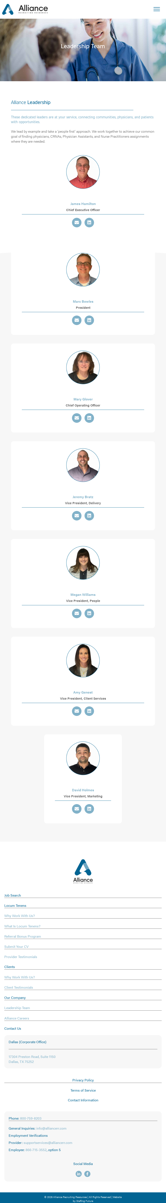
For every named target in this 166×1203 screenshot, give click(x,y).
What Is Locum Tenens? (22, 926)
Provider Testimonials (20, 956)
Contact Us (12, 1028)
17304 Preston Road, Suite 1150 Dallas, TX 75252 (32, 1059)
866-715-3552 (36, 1149)
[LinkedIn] (89, 222)
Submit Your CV (16, 946)
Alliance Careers (16, 1018)
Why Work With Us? (19, 915)
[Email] (76, 222)
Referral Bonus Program (22, 936)
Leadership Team (17, 1007)
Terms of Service (83, 1090)
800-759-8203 (31, 1118)
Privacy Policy (83, 1079)
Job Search (12, 895)
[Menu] (157, 9)
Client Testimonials (18, 987)
